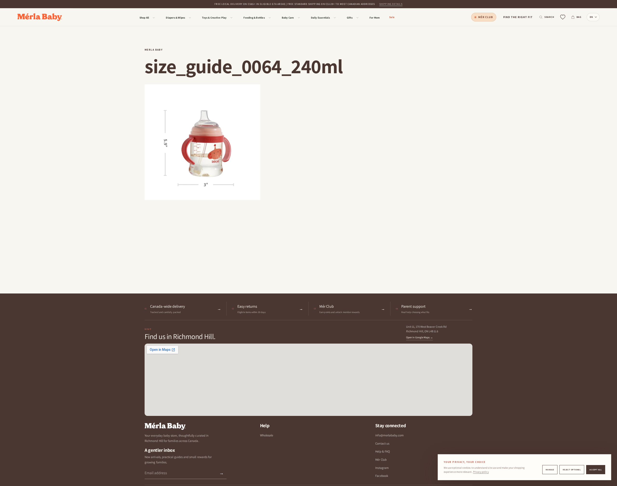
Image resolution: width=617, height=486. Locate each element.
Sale (392, 17)
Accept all (596, 469)
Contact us (382, 443)
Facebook (381, 476)
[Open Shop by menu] (153, 17)
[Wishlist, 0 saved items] (563, 17)
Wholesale (266, 435)
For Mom (374, 17)
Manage (550, 469)
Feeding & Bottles (254, 17)
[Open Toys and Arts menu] (231, 17)
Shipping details (390, 4)
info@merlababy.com (389, 435)
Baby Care (288, 17)
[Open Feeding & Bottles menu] (269, 17)
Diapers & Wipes (175, 17)
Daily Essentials (320, 17)
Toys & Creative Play (214, 17)
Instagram (382, 468)
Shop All (144, 17)
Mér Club (485, 17)
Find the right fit (518, 17)
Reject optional (572, 469)
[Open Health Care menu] (298, 17)
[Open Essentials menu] (334, 17)
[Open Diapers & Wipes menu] (190, 17)
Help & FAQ (382, 451)
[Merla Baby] (39, 17)
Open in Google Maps (419, 337)
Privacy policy (481, 471)
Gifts (350, 17)
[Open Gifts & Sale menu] (357, 17)
